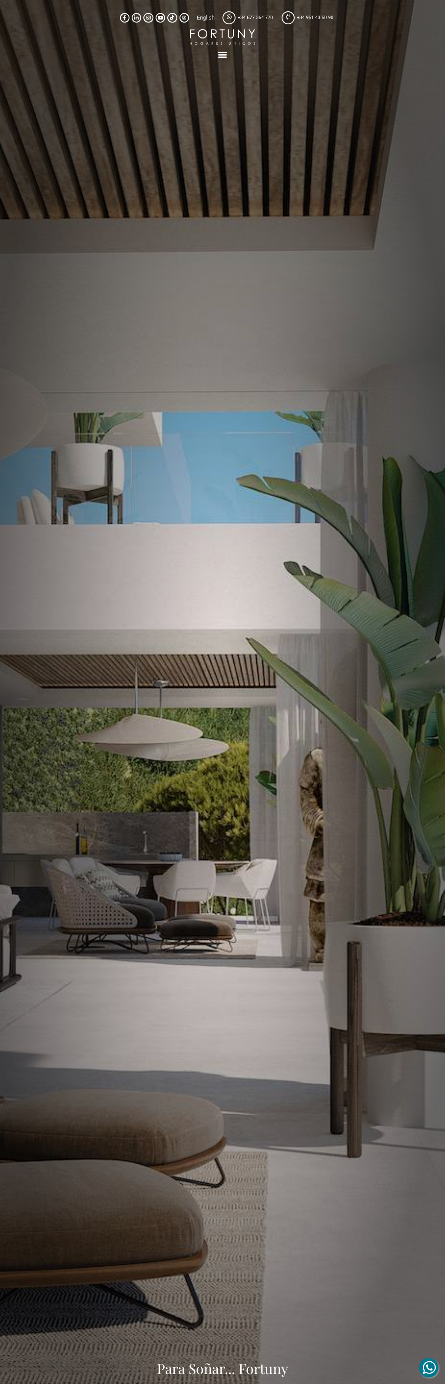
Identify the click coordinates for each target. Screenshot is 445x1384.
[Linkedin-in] (136, 18)
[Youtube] (160, 18)
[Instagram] (148, 18)
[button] (223, 54)
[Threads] (184, 18)
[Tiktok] (172, 18)
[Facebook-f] (125, 18)
